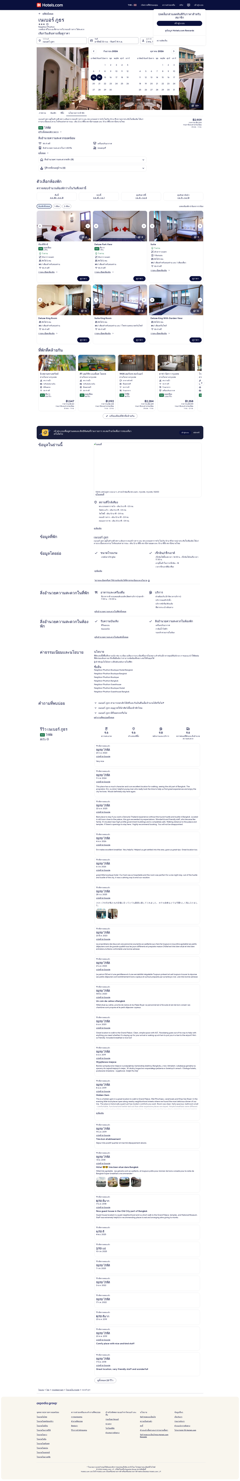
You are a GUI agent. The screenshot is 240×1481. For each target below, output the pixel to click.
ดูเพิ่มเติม (98, 528)
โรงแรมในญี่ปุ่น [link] (42, 1426)
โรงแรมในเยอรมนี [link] (43, 1452)
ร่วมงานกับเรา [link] (179, 1421)
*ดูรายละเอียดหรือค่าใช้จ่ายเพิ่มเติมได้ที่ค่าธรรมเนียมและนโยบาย (120, 580)
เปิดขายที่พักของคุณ (149, 5)
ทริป (181, 5)
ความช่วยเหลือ (168, 5)
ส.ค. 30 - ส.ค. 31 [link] (56, 198)
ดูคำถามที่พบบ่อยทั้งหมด (104, 717)
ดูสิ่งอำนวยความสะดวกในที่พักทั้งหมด (110, 611)
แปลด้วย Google (103, 756)
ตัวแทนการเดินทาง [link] (112, 1433)
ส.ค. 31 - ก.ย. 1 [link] (99, 198)
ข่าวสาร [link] (108, 1424)
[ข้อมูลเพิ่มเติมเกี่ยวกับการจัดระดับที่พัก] (47, 24)
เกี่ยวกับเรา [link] (178, 1417)
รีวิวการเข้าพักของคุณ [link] (79, 1430)
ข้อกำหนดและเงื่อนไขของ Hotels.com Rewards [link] (154, 1436)
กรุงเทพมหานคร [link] (57, 1390)
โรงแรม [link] (41, 1390)
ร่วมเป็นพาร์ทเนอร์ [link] (112, 1419)
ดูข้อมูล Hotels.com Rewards (179, 30)
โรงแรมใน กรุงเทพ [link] (72, 1390)
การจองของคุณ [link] (76, 1417)
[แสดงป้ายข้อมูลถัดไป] (201, 383)
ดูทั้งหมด (42, 153)
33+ (197, 105)
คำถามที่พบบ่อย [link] (77, 1421)
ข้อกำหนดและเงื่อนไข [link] (148, 1417)
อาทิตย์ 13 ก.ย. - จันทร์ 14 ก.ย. (109, 41)
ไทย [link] (47, 1390)
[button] (105, 65)
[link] (179, 41)
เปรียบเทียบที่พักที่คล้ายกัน (121, 416)
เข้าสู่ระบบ (198, 5)
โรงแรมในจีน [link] (41, 1439)
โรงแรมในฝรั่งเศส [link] (43, 1443)
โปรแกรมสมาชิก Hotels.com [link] (185, 1430)
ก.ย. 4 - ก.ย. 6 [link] (141, 198)
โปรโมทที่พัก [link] (110, 1428)
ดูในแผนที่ (100, 494)
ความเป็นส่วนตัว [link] (146, 1421)
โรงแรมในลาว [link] (42, 1435)
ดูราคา (83, 278)
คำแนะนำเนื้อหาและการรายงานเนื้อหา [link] (154, 1430)
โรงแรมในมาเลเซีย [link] (43, 1457)
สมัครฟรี (196, 432)
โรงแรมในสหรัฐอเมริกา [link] (45, 1421)
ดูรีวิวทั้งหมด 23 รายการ (48, 132)
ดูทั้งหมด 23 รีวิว (105, 1380)
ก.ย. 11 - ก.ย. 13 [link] (183, 198)
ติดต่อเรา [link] (74, 1426)
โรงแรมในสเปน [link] (42, 1448)
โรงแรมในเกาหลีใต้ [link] (44, 1430)
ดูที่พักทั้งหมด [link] (47, 13)
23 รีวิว (43, 739)
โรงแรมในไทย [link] (42, 1417)
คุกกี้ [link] (141, 1426)
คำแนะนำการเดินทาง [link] (182, 1426)
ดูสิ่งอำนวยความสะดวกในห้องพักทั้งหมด (111, 637)
